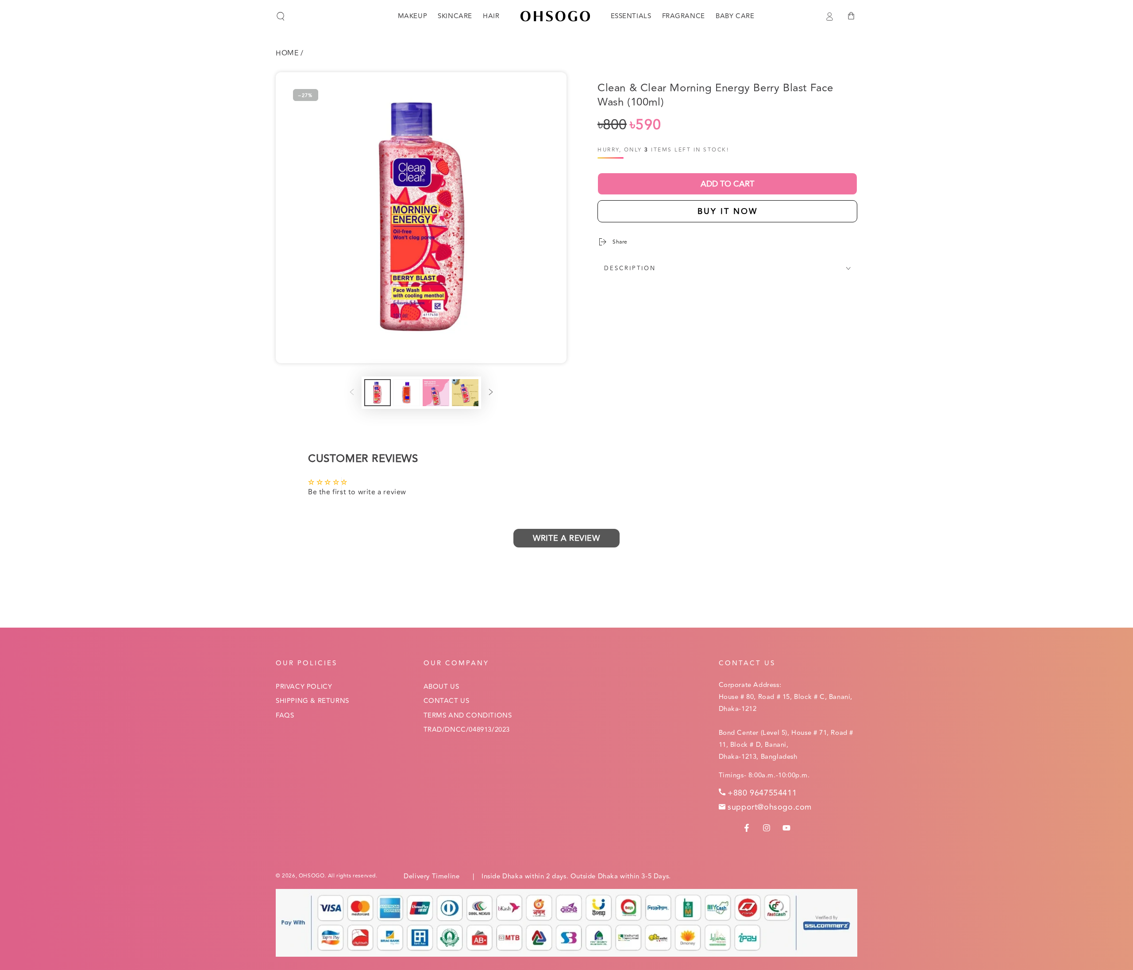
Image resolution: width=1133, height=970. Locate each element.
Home (287, 53)
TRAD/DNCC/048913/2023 (467, 730)
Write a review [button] (566, 538)
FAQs (285, 715)
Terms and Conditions (468, 715)
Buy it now (728, 211)
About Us (441, 687)
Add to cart (727, 184)
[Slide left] (352, 393)
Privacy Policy (304, 687)
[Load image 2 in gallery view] (406, 392)
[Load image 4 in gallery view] (465, 392)
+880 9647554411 (762, 793)
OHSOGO (312, 876)
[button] (280, 16)
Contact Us (447, 701)
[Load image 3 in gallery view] (436, 392)
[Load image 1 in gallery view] (377, 392)
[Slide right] (491, 393)
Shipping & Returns (312, 701)
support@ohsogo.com (770, 807)
